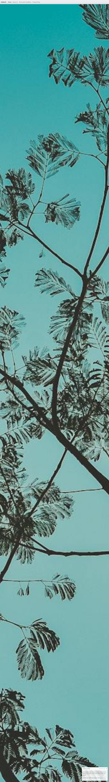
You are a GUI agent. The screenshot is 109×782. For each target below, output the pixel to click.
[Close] (106, 768)
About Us (15, 2)
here (101, 778)
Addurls (3, 2)
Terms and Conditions (25, 2)
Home (10, 2)
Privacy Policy (36, 2)
